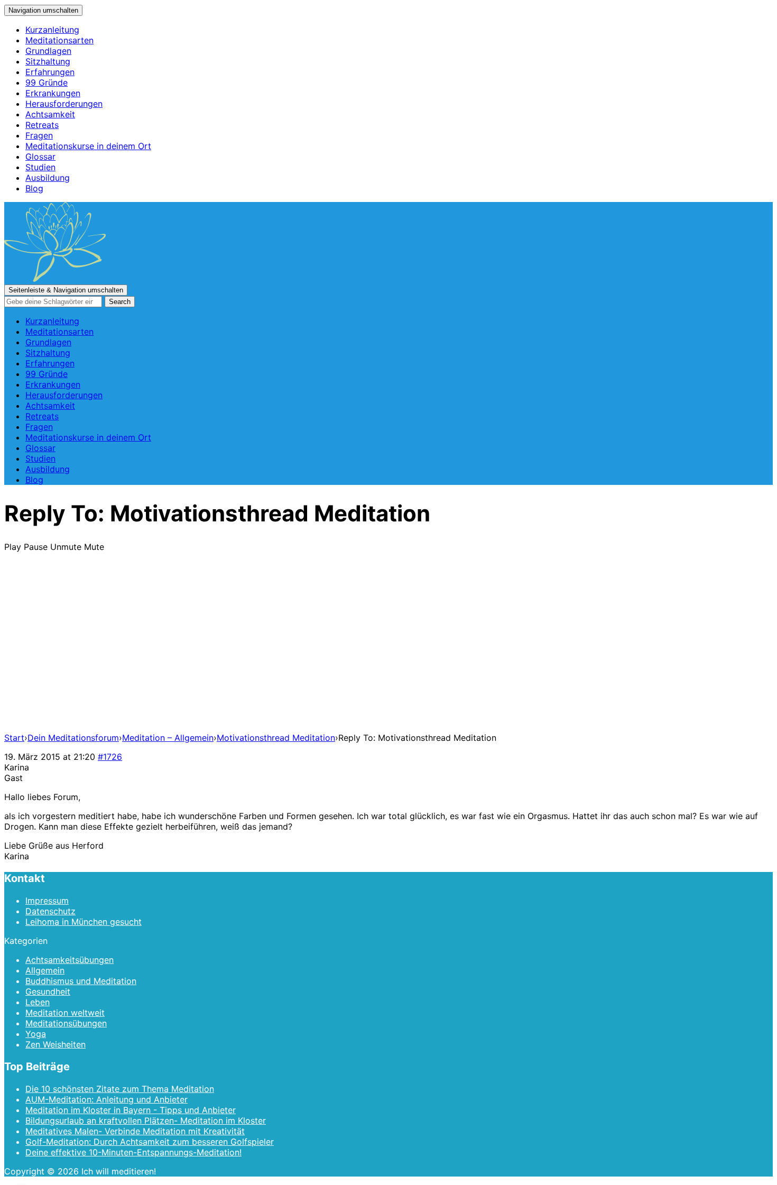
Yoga (35, 1033)
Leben (37, 1002)
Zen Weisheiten (55, 1044)
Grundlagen (48, 50)
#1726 (110, 756)
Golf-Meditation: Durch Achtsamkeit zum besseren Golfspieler (149, 1141)
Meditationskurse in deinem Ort (88, 146)
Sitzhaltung (47, 61)
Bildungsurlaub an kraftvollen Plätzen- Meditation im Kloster (145, 1120)
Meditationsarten (59, 40)
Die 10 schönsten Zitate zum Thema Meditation (119, 1088)
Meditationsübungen (66, 1023)
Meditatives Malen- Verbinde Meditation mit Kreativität (135, 1131)
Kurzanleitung (52, 29)
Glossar (40, 156)
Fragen (39, 135)
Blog (34, 188)
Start (14, 737)
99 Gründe (46, 82)
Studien (40, 167)
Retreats (42, 125)
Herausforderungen (64, 103)
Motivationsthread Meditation (276, 737)
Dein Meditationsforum (73, 737)
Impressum (47, 900)
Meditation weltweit (65, 1012)
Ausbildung (47, 177)
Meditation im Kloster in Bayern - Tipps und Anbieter (130, 1110)
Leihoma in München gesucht (83, 921)
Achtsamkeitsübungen (69, 959)
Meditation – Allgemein (168, 737)
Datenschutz (50, 911)
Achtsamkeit (50, 114)
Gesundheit (47, 991)
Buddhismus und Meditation (80, 981)
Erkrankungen (52, 93)
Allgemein (44, 970)
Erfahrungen (50, 72)
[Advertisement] (388, 650)
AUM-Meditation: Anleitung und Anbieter (106, 1099)
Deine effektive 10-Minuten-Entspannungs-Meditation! (133, 1152)
